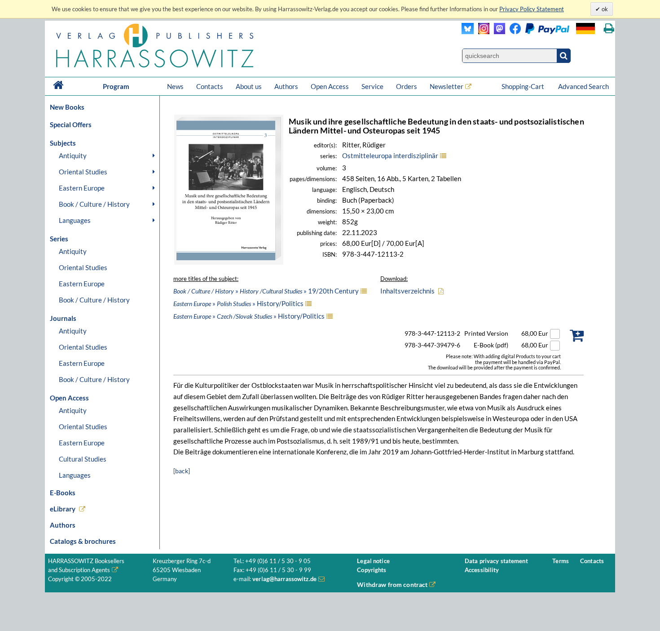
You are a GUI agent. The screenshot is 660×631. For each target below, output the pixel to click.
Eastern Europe (82, 188)
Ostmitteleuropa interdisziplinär (390, 155)
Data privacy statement (496, 561)
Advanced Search (583, 86)
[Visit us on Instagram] (481, 32)
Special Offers (71, 124)
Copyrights (371, 570)
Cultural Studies (82, 459)
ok (604, 9)
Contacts (209, 86)
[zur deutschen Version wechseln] (585, 28)
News (175, 86)
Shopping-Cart (524, 86)
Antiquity (73, 155)
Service (372, 86)
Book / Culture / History (94, 204)
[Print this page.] (609, 28)
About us (249, 86)
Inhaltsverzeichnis (407, 291)
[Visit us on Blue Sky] (468, 32)
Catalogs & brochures (83, 541)
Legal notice (373, 561)
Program (116, 86)
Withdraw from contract (392, 584)
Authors (286, 86)
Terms (560, 561)
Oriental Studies (83, 172)
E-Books (62, 493)
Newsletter (446, 86)
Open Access (330, 86)
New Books (67, 107)
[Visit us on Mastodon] (497, 32)
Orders (406, 86)
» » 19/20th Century (266, 291)
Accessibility (482, 570)
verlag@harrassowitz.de (284, 579)
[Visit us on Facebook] (537, 32)
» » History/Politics (238, 303)
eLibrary (62, 509)
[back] (181, 471)
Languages (75, 220)
